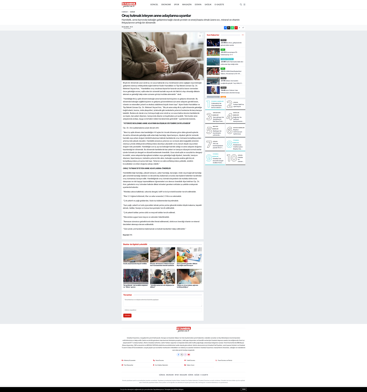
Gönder (127, 315)
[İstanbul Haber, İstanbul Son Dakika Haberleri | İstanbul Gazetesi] (129, 5)
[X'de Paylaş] (228, 27)
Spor (222, 49)
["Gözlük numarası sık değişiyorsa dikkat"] (162, 276)
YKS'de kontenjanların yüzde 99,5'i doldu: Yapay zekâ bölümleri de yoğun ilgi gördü (218, 146)
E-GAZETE (219, 5)
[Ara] (241, 5)
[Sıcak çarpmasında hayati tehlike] (135, 255)
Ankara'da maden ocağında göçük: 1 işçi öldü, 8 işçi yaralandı (231, 82)
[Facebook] (178, 354)
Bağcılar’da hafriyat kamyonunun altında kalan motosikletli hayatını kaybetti (237, 119)
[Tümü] (243, 35)
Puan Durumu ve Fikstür (225, 360)
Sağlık (132, 12)
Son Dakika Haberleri (161, 365)
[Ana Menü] (244, 5)
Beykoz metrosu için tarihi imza (237, 132)
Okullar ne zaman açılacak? (241, 160)
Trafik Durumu (191, 360)
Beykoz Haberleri (238, 127)
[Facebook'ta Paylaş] (225, 27)
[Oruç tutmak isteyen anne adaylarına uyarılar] (163, 56)
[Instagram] (185, 354)
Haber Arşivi (190, 365)
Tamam (244, 389)
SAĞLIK (208, 5)
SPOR (176, 5)
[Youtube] (188, 354)
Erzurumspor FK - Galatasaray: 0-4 (229, 53)
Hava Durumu (160, 360)
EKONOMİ (166, 5)
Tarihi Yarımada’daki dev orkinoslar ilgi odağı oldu (232, 63)
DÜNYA (198, 5)
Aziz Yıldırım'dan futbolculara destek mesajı (230, 91)
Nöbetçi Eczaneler (130, 360)
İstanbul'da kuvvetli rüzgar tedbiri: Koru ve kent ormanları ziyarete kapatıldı (218, 161)
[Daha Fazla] (236, 27)
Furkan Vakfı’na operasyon (238, 105)
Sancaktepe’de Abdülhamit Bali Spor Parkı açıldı (218, 119)
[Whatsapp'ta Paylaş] (232, 27)
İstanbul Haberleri (227, 59)
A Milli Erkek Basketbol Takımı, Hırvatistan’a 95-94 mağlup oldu (231, 72)
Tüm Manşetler (128, 365)
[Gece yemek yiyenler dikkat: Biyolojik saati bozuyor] (189, 255)
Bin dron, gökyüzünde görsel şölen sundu (231, 44)
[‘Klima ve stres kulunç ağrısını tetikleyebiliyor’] (189, 276)
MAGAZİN (187, 5)
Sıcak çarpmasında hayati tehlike (135, 263)
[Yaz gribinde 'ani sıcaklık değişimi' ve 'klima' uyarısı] (135, 276)
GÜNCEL (154, 5)
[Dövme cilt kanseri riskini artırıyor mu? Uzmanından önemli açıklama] (162, 255)
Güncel (223, 40)
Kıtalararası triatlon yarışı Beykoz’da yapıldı (238, 147)
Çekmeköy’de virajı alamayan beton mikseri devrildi (216, 106)
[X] (181, 354)
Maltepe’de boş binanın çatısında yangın (217, 133)
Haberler (125, 12)
